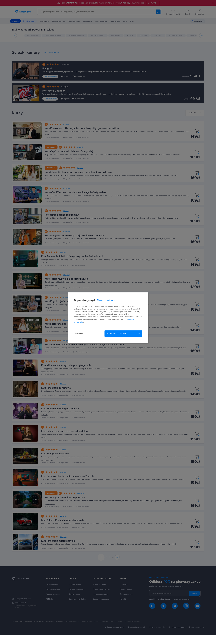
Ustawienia (79, 333)
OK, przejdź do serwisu (116, 333)
